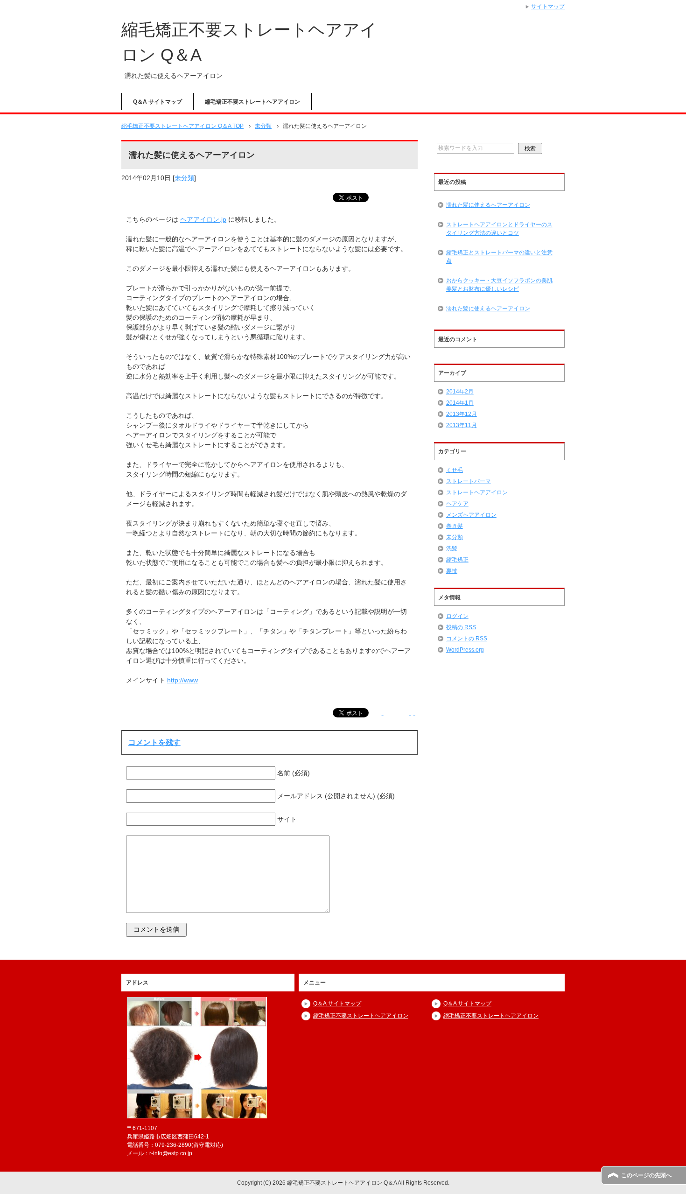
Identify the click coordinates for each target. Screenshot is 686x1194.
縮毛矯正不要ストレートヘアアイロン (252, 101)
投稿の (461, 627)
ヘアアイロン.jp (203, 219)
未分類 (184, 178)
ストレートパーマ (468, 481)
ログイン (457, 616)
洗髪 (451, 548)
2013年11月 (461, 425)
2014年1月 (460, 403)
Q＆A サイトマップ (157, 101)
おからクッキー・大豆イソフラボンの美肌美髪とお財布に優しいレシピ (499, 284)
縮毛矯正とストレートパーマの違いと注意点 (499, 256)
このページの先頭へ (646, 1175)
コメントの (466, 638)
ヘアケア (457, 503)
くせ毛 (454, 470)
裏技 (451, 571)
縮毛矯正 (457, 559)
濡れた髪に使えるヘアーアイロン (488, 205)
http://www (182, 680)
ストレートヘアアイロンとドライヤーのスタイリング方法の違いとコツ (499, 228)
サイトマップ (548, 6)
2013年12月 (461, 414)
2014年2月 (460, 391)
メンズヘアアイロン (471, 515)
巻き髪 (454, 526)
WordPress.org (465, 649)
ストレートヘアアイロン (477, 492)
